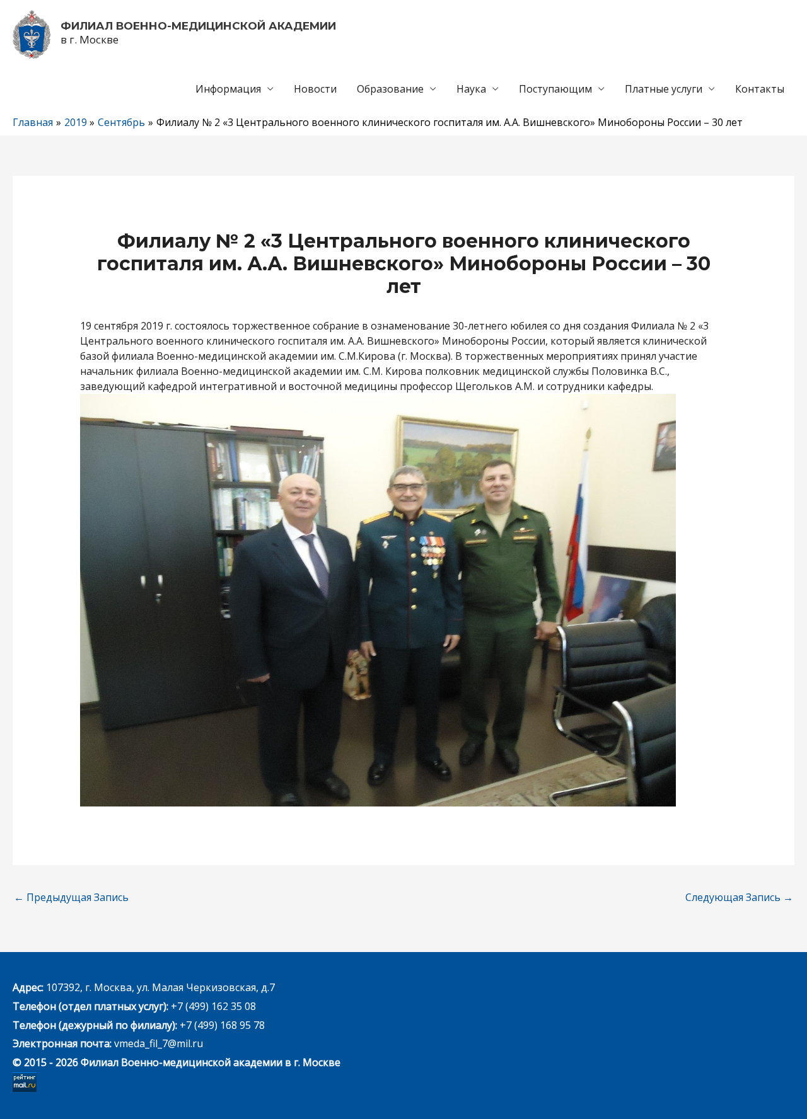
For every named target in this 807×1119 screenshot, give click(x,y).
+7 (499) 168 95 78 (222, 1025)
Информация (228, 89)
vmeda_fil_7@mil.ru (158, 1043)
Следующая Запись (739, 897)
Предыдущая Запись (71, 897)
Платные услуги (663, 89)
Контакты (759, 89)
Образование (390, 89)
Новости (315, 89)
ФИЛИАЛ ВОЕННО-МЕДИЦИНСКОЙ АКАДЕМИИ (198, 26)
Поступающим (555, 89)
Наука (471, 89)
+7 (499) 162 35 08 (212, 1006)
